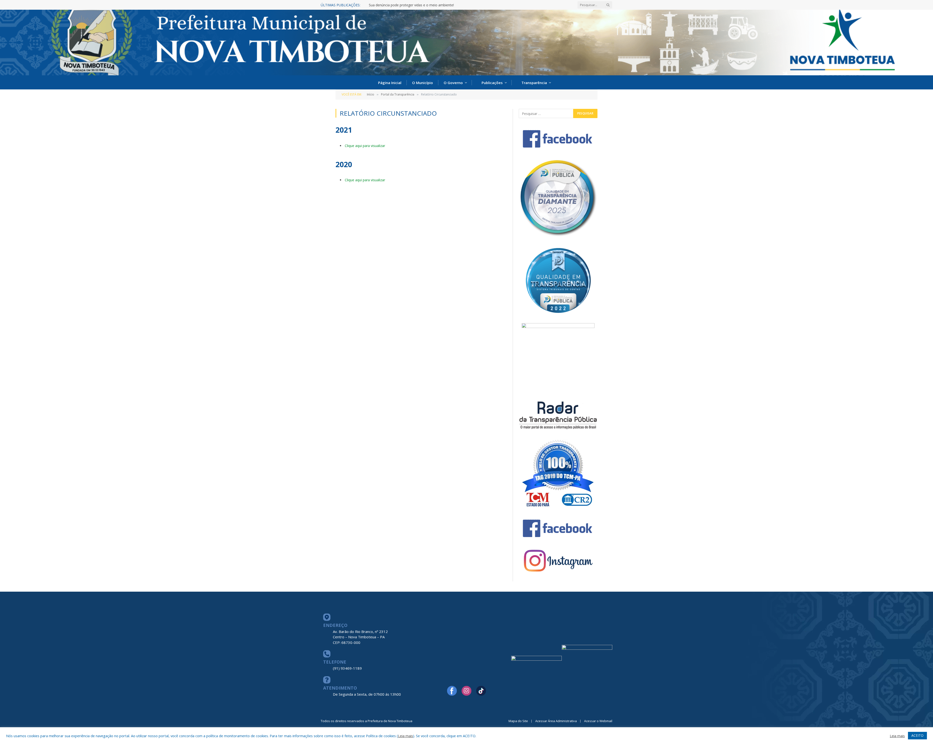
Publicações (492, 82)
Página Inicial (389, 82)
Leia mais (405, 736)
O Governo (453, 82)
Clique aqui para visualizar (365, 145)
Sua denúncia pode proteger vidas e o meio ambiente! (411, 5)
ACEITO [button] (917, 735)
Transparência (534, 82)
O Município (422, 82)
